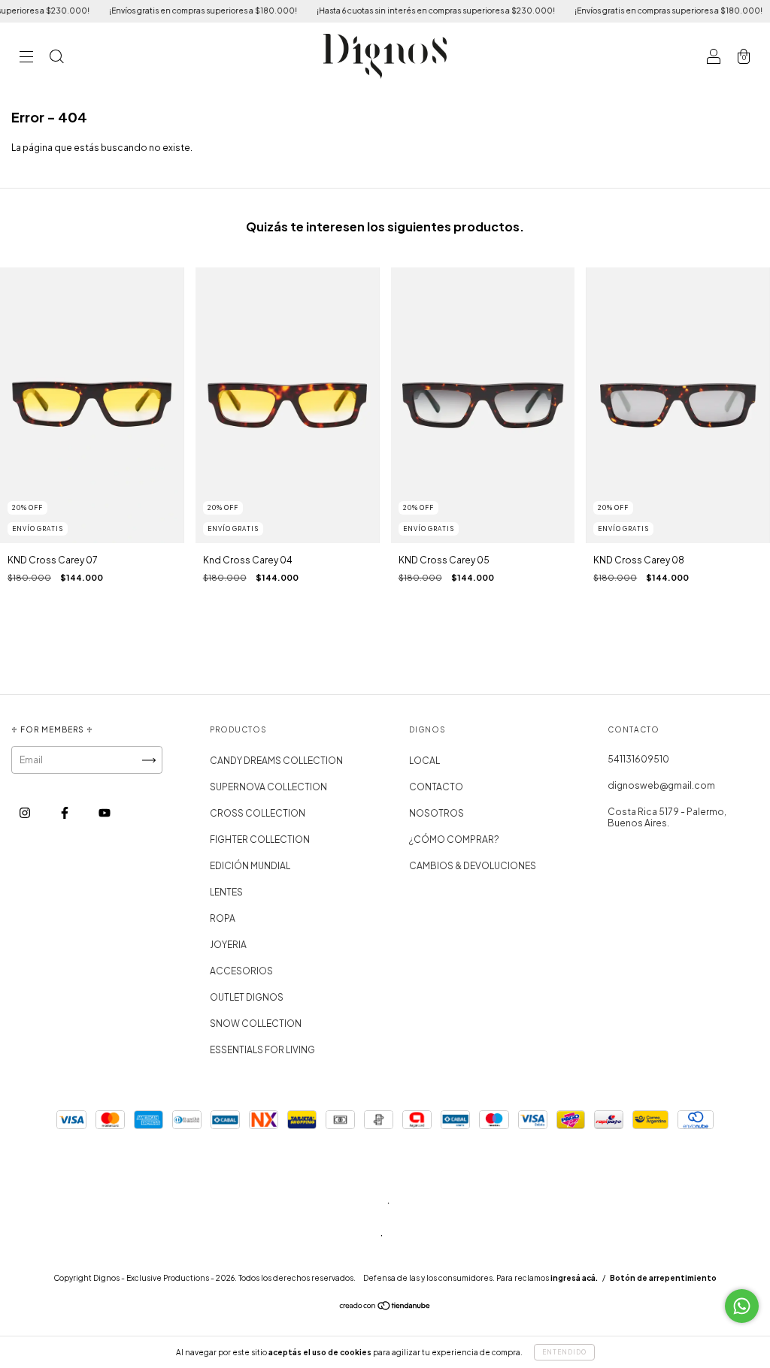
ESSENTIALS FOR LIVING (262, 1049)
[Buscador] (56, 58)
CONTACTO (436, 787)
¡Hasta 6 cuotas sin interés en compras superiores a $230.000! (414, 10)
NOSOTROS (436, 813)
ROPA (222, 918)
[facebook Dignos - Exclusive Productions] (65, 813)
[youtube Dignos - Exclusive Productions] (104, 813)
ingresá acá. (574, 1277)
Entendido (564, 1352)
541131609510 (638, 759)
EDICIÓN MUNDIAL (250, 865)
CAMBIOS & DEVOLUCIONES (472, 865)
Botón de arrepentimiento (663, 1277)
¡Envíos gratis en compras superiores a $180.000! (181, 10)
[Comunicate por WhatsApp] (742, 1306)
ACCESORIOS (241, 971)
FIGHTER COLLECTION (260, 839)
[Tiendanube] (385, 1307)
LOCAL (424, 760)
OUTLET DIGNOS (246, 997)
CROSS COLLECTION (257, 813)
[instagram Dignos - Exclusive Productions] (25, 813)
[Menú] (26, 58)
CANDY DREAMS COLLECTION (276, 760)
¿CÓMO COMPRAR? (454, 839)
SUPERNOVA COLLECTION (268, 787)
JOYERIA (228, 944)
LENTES (226, 892)
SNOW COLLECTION (256, 1023)
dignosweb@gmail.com (661, 785)
